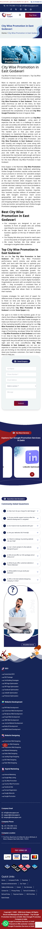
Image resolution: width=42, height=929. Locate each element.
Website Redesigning (10, 750)
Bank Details (5, 897)
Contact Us (5, 890)
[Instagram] (21, 9)
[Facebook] (11, 9)
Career (19, 887)
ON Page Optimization (11, 683)
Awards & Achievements (9, 883)
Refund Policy (6, 894)
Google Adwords (9, 793)
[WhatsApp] (31, 9)
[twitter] (17, 868)
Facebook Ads (8, 787)
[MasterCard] (34, 857)
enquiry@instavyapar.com (12, 817)
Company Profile (13, 880)
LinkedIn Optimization (22, 467)
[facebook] (7, 866)
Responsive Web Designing (12, 747)
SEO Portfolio (31, 894)
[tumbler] (14, 866)
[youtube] (21, 866)
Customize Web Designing (12, 741)
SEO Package (8, 677)
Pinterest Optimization (11, 696)
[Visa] (16, 857)
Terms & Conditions (29, 890)
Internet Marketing (10, 774)
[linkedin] (34, 866)
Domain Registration (10, 790)
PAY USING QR (21, 850)
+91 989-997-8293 (10, 828)
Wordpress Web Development (13, 714)
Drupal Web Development (12, 717)
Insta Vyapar (6, 167)
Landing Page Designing (11, 756)
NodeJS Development (11, 726)
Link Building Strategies (11, 680)
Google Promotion (14, 171)
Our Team (23, 883)
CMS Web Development (11, 720)
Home (4, 33)
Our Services (28, 887)
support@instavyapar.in (12, 815)
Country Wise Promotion (11, 784)
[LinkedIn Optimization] (22, 457)
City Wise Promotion (10, 781)
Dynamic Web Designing (11, 744)
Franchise (25, 880)
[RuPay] (25, 857)
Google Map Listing (10, 777)
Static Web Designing (10, 753)
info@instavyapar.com (30, 6)
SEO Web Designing (10, 760)
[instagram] (27, 866)
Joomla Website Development (13, 723)
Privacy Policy (16, 890)
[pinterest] (24, 868)
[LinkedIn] (26, 9)
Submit (21, 403)
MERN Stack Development (12, 729)
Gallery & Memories (7, 887)
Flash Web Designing (10, 763)
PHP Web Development (11, 707)
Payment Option (18, 894)
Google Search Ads (19, 230)
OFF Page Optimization (11, 686)
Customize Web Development (13, 710)
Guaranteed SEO (9, 674)
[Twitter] (16, 9)
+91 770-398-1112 (31, 2)
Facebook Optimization (11, 689)
